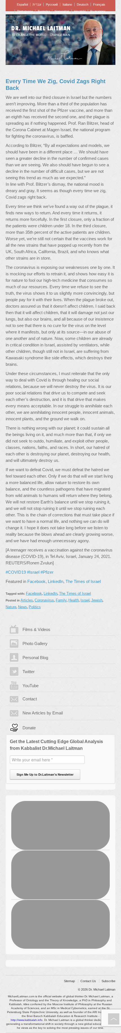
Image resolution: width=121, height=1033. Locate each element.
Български (97, 11)
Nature (11, 607)
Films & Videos (36, 629)
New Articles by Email (43, 712)
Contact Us (88, 981)
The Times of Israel (83, 581)
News (22, 607)
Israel (84, 600)
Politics (35, 607)
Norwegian (62, 11)
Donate (29, 727)
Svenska (44, 11)
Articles (27, 600)
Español (22, 4)
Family (61, 600)
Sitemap (69, 981)
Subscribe (108, 981)
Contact (30, 698)
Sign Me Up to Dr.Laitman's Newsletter (45, 774)
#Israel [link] (33, 572)
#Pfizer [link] (47, 572)
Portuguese (25, 11)
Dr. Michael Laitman (41, 28)
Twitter (29, 671)
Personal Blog (35, 657)
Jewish (96, 600)
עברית (37, 4)
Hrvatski (80, 11)
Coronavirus (44, 600)
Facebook (36, 581)
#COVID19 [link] (16, 572)
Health (73, 600)
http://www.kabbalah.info (26, 1019)
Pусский (52, 4)
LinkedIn (55, 581)
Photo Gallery (35, 643)
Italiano (67, 4)
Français (99, 4)
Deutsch (82, 4)
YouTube (31, 685)
